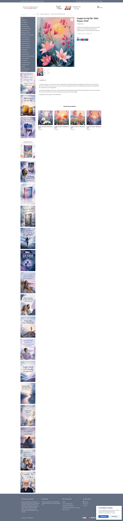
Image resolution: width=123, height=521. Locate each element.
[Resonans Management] (42, 10)
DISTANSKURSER (24, 57)
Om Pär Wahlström (24, 29)
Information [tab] (42, 87)
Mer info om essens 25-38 (26, 54)
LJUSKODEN (23, 73)
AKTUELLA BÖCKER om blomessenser (28, 63)
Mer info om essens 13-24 (26, 52)
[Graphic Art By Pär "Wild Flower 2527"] (77, 125)
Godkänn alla (103, 516)
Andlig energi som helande (25, 40)
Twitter (85, 513)
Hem (38, 21)
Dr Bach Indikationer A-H (26, 44)
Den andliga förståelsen (25, 33)
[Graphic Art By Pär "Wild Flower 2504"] (45, 125)
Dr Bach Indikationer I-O (26, 46)
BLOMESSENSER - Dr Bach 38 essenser (27, 42)
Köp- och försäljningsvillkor (67, 511)
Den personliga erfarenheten (26, 35)
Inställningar (114, 516)
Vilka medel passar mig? (26, 69)
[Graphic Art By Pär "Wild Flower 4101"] (94, 125)
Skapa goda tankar (24, 78)
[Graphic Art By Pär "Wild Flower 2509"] (61, 125)
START (22, 25)
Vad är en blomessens (25, 65)
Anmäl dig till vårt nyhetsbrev (68, 513)
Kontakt (63, 509)
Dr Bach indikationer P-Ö (26, 48)
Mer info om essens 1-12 (26, 50)
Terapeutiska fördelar (25, 71)
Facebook (86, 509)
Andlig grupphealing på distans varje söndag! (71, 514)
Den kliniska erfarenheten (25, 37)
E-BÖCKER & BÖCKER (25, 61)
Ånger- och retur (65, 516)
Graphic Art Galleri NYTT (44, 21)
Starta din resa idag (25, 59)
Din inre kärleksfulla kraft (25, 76)
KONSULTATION (23, 27)
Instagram (86, 511)
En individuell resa (25, 67)
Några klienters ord (24, 31)
